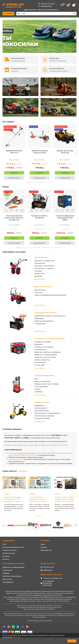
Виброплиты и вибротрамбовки (45, 355)
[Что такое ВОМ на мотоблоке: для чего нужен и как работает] (39, 482)
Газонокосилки (39, 263)
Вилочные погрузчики (42, 381)
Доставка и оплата (8, 553)
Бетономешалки (40, 349)
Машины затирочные (42, 360)
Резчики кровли (40, 362)
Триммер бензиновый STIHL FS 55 (14, 152)
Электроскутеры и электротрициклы (47, 413)
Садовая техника (40, 257)
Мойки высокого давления (43, 321)
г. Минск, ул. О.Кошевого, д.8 (52, 578)
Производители (46, 550)
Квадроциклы (39, 405)
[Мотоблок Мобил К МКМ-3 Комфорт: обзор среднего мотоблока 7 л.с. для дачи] (64, 482)
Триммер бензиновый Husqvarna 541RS (39, 152)
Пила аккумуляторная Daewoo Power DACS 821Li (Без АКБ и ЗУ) (14, 218)
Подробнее (16, 637)
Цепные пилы (39, 273)
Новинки (44, 547)
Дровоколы (38, 276)
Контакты (5, 559)
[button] (6, 36)
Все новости (23, 471)
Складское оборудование (44, 375)
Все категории (39, 279)
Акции (43, 544)
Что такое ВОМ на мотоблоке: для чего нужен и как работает (37, 499)
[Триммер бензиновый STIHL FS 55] (14, 136)
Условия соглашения (9, 550)
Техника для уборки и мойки (45, 313)
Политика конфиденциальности (13, 547)
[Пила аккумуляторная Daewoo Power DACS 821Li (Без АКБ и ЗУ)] (14, 201)
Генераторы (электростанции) (45, 357)
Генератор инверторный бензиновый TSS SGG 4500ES (65, 218)
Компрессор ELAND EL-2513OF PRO (39, 217)
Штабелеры (38, 392)
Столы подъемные (41, 386)
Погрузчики (38, 292)
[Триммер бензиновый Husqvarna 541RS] (40, 136)
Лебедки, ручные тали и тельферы (46, 384)
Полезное (45, 540)
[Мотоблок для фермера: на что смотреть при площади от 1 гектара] (14, 482)
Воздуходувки (39, 318)
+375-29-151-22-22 (48, 4)
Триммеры (38, 271)
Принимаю (72, 641)
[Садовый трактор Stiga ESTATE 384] (65, 136)
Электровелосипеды (41, 411)
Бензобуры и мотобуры (42, 342)
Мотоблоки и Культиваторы (44, 266)
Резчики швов (39, 365)
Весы (36, 379)
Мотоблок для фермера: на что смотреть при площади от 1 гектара (13, 499)
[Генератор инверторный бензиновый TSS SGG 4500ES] (65, 201)
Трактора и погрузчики (43, 287)
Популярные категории (13, 563)
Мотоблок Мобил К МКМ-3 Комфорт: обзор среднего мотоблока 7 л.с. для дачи (64, 499)
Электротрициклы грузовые (44, 416)
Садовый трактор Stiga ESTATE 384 (65, 152)
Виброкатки (38, 344)
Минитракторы (39, 290)
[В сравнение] (23, 131)
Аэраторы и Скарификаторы (44, 261)
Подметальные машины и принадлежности (49, 316)
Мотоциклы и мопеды (42, 418)
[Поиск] (74, 13)
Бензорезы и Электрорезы (43, 347)
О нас (4, 544)
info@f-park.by (46, 6)
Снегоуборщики (40, 324)
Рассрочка (5, 556)
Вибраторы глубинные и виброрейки (47, 352)
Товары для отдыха (41, 402)
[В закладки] (23, 127)
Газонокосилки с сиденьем (43, 268)
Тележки (37, 389)
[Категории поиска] (18, 13)
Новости (7, 494)
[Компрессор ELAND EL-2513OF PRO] (40, 201)
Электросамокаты (40, 408)
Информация (8, 540)
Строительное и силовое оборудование (49, 338)
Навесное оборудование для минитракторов (50, 295)
